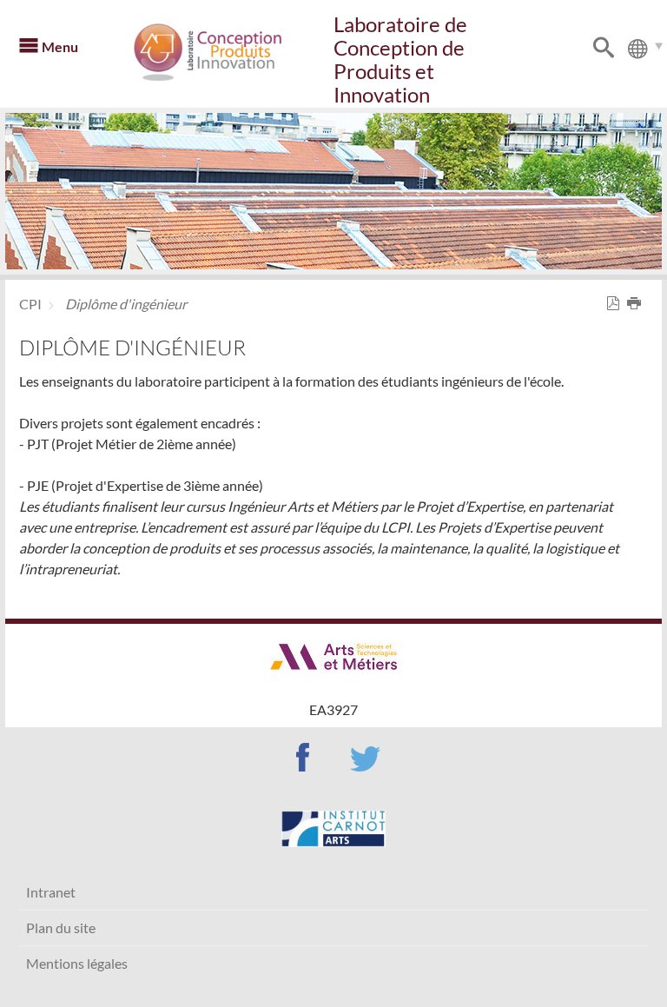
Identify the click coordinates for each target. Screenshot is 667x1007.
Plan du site (61, 927)
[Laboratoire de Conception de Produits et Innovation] (231, 52)
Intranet (51, 892)
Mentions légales (77, 963)
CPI (30, 303)
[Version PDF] (616, 303)
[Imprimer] (637, 303)
